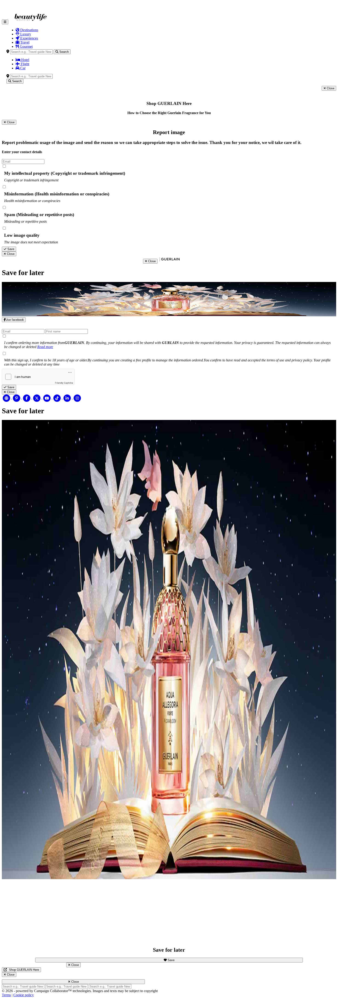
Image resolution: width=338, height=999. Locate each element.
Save (10, 249)
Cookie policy (23, 995)
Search (63, 51)
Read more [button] (45, 347)
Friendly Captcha (64, 382)
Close (330, 88)
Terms (6, 995)
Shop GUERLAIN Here (24, 969)
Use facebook (15, 319)
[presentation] (176, 30)
